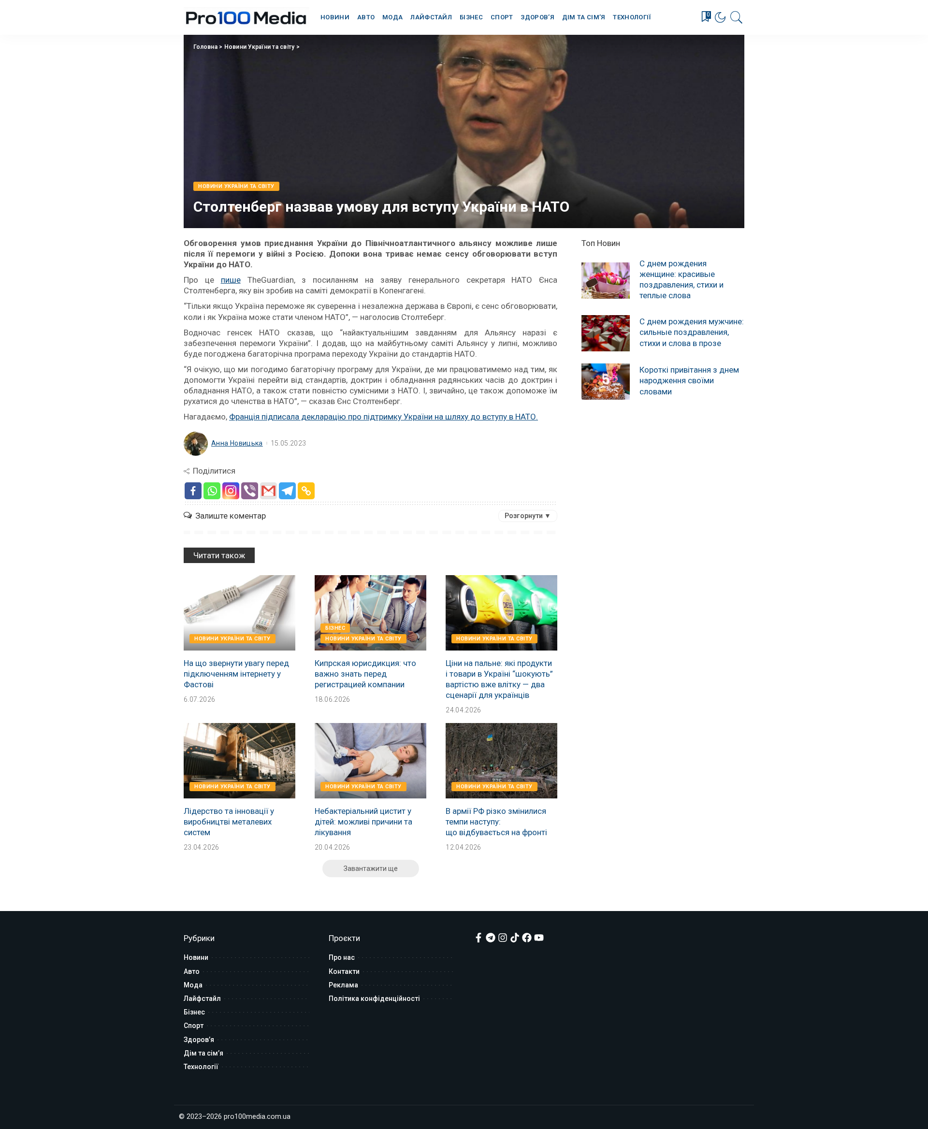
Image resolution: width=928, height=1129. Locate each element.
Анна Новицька (237, 443)
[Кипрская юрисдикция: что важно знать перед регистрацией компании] (370, 613)
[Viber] (249, 490)
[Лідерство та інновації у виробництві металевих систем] (239, 760)
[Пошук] (736, 17)
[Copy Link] (306, 490)
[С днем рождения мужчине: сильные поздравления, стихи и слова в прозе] (605, 333)
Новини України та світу (259, 46)
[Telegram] (287, 490)
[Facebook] (193, 490)
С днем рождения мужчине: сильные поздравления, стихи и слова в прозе (691, 332)
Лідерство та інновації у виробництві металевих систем (229, 821)
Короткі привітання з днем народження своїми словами (689, 380)
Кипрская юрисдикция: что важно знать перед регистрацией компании (365, 673)
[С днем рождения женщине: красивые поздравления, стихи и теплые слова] (605, 280)
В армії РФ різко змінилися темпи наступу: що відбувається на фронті (496, 821)
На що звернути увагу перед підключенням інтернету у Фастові (236, 673)
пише (231, 280)
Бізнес (335, 628)
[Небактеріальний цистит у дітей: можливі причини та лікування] (370, 760)
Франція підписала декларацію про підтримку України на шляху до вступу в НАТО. (383, 416)
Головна (205, 46)
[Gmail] (268, 490)
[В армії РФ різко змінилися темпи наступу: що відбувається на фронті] (501, 760)
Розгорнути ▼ (528, 516)
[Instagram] (230, 490)
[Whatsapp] (211, 490)
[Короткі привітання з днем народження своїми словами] (605, 381)
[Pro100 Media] (246, 17)
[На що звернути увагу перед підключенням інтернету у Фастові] (239, 613)
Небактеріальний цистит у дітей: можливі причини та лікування (363, 821)
